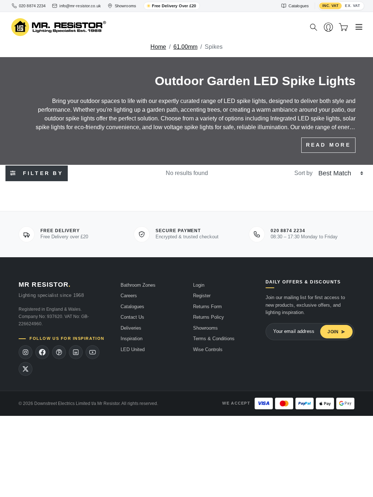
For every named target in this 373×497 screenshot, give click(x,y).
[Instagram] (25, 352)
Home (158, 47)
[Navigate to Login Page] (328, 27)
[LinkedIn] (76, 352)
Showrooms (205, 328)
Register (202, 295)
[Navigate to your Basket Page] (343, 27)
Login (198, 285)
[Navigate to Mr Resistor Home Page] (155, 27)
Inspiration (131, 338)
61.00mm (185, 47)
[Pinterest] (59, 352)
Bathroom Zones (138, 285)
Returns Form (207, 306)
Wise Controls (208, 349)
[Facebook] (42, 352)
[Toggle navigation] (359, 27)
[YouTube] (92, 352)
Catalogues (132, 306)
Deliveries (131, 328)
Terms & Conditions (214, 338)
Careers (129, 295)
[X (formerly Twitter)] (25, 369)
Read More (328, 145)
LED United (133, 349)
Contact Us (132, 317)
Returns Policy (208, 317)
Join (333, 331)
